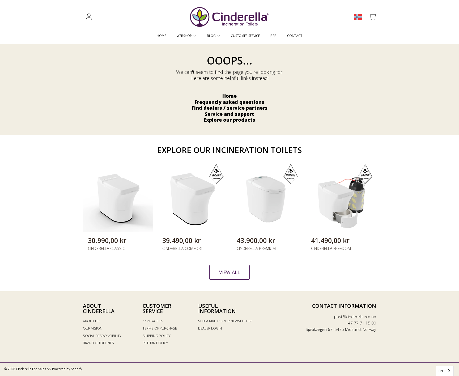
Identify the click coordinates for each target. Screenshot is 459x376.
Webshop (185, 35)
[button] (372, 17)
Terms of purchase (160, 328)
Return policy (155, 342)
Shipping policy (157, 335)
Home (229, 96)
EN (441, 370)
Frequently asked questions (229, 102)
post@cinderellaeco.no (355, 316)
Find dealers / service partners (229, 108)
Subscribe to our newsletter (225, 321)
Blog (211, 35)
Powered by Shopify (67, 369)
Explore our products (229, 120)
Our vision (92, 328)
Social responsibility (102, 335)
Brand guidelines (98, 342)
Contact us (153, 321)
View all (229, 272)
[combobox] (445, 371)
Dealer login (210, 328)
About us (91, 321)
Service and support (229, 114)
